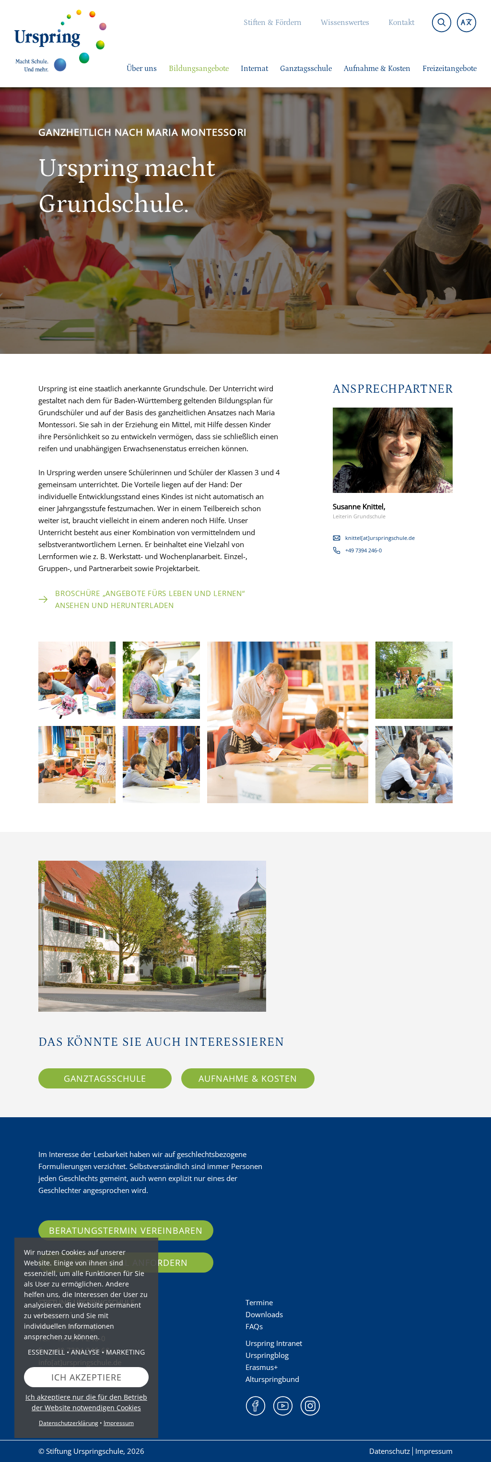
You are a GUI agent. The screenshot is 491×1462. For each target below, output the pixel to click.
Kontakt (401, 22)
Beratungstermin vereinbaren (126, 1230)
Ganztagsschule (105, 1078)
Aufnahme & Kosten (248, 1078)
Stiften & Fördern (273, 22)
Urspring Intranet (274, 1343)
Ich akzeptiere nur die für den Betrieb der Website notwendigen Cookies (86, 1402)
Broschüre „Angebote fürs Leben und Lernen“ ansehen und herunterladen (150, 599)
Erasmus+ (262, 1367)
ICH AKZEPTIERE (86, 1377)
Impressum (434, 1451)
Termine (259, 1302)
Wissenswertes (345, 22)
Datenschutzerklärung (68, 1423)
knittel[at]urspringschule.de (380, 537)
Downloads (264, 1314)
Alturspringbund (272, 1379)
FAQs (254, 1326)
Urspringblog (267, 1355)
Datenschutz (389, 1451)
